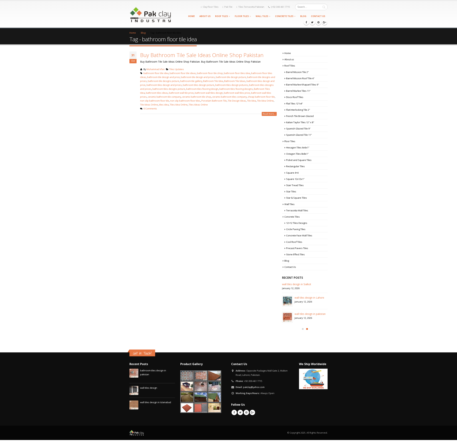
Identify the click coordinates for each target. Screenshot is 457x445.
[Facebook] (306, 22)
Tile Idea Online (265, 100)
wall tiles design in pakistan (310, 314)
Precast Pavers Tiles (297, 248)
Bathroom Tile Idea (213, 81)
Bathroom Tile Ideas (234, 81)
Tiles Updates (176, 69)
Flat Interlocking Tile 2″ (298, 109)
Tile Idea (251, 100)
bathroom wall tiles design (209, 92)
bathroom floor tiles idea (237, 73)
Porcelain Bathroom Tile (214, 100)
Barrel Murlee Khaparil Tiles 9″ (302, 84)
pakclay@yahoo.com (254, 387)
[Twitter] (312, 22)
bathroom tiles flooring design (202, 88)
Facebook (234, 412)
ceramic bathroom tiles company (229, 96)
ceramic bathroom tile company (164, 96)
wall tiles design (148, 387)
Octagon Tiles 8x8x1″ (297, 153)
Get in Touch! (142, 353)
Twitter (240, 412)
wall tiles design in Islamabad (155, 402)
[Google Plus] (324, 22)
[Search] (324, 7)
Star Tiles (291, 191)
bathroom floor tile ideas (183, 73)
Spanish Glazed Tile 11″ (299, 134)
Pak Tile (228, 6)
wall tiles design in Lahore (309, 297)
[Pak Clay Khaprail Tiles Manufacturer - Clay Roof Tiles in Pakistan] (150, 14)
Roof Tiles (221, 16)
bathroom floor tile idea (156, 73)
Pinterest (246, 412)
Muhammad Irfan (156, 69)
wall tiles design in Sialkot (296, 284)
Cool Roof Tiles (294, 242)
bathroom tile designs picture (163, 81)
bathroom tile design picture (231, 77)
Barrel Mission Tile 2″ (297, 72)
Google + (252, 412)
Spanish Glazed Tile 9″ (298, 128)
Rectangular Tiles (295, 166)
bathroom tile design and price (163, 77)
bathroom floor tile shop (210, 73)
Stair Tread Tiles (295, 185)
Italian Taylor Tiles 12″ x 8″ (300, 122)
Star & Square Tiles (296, 197)
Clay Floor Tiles (211, 6)
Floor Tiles (242, 16)
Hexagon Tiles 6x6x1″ (297, 147)
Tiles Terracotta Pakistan (251, 6)
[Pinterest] (318, 22)
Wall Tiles (262, 16)
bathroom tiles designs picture (168, 88)
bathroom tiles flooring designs (236, 88)
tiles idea (164, 104)
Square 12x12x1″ (295, 179)
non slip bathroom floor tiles (185, 100)
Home (191, 16)
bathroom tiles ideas (157, 92)
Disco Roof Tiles (294, 97)
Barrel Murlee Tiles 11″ (298, 90)
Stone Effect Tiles (295, 254)
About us (204, 16)
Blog (303, 16)
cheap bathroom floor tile (261, 96)
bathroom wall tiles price (237, 92)
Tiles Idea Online (179, 104)
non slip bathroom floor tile (154, 100)
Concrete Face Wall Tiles (299, 235)
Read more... (269, 113)
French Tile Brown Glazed (300, 116)
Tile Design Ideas (237, 100)
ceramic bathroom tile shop (196, 96)
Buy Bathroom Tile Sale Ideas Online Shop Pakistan (201, 55)
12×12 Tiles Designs (296, 223)
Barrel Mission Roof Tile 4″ (300, 78)
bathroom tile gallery (191, 81)
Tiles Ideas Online (198, 104)
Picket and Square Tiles (299, 160)
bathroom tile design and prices (198, 77)
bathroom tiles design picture (198, 85)
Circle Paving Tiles (295, 229)
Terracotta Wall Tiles (297, 210)
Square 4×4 (292, 172)
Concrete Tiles (284, 16)
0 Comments (150, 108)
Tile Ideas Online (149, 104)
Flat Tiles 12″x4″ (294, 103)
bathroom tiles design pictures (231, 85)
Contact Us (318, 16)
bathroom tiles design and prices (164, 85)
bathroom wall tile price (181, 92)
